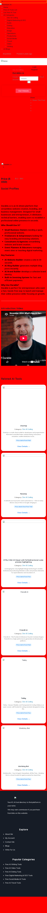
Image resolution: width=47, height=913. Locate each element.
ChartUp (23, 426)
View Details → (23, 446)
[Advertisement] (23, 138)
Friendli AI (24, 630)
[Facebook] (17, 821)
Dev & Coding (27, 429)
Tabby (23, 698)
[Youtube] (30, 821)
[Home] (4, 60)
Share (32, 97)
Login (34, 67)
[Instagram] (23, 821)
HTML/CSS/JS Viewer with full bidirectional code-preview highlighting (23, 561)
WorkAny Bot (23, 766)
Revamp (23, 494)
